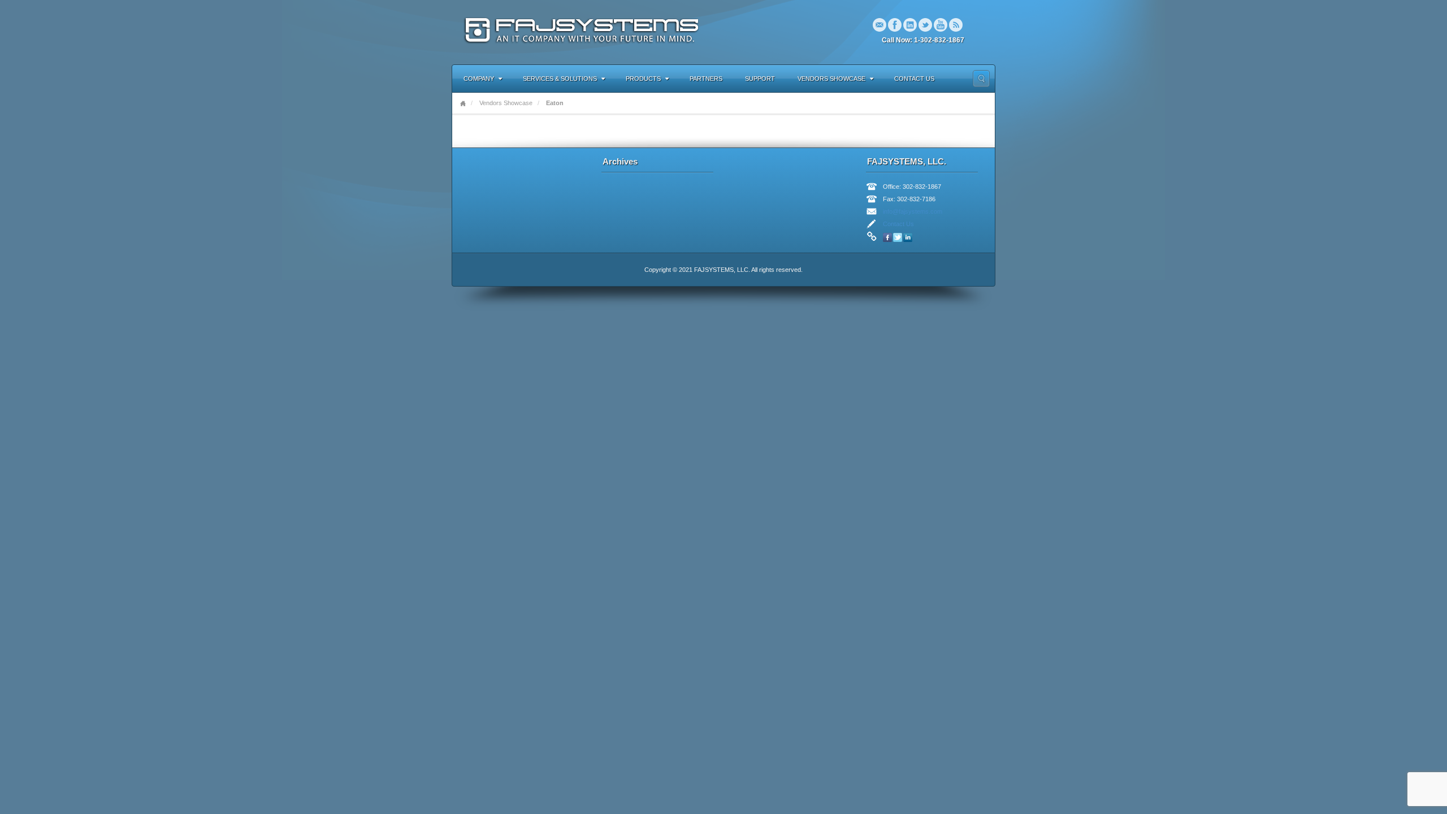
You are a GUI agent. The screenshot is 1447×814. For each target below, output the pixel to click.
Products (643, 78)
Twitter (925, 25)
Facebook (895, 25)
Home (463, 103)
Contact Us (914, 78)
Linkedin (910, 25)
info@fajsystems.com (912, 211)
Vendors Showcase (831, 78)
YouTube (940, 25)
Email (879, 25)
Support (760, 78)
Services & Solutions (560, 78)
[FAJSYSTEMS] (583, 32)
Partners (706, 78)
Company (478, 78)
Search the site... (981, 78)
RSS (956, 25)
